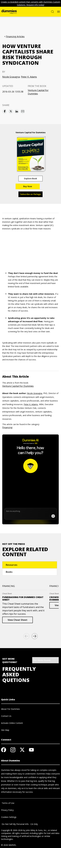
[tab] (29, 564)
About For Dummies (10, 709)
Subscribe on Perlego (30, 194)
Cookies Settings (8, 817)
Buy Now (27, 186)
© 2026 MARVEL (8, 845)
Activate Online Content (12, 723)
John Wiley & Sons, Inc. (36, 830)
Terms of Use (7, 803)
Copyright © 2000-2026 (12, 830)
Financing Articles (15, 36)
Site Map (5, 730)
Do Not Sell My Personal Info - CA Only (19, 824)
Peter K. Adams (29, 76)
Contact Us (6, 716)
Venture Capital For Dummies (38, 92)
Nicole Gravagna (11, 76)
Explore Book (30, 178)
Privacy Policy (7, 810)
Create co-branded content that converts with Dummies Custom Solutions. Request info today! (30, 3)
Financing (7, 427)
